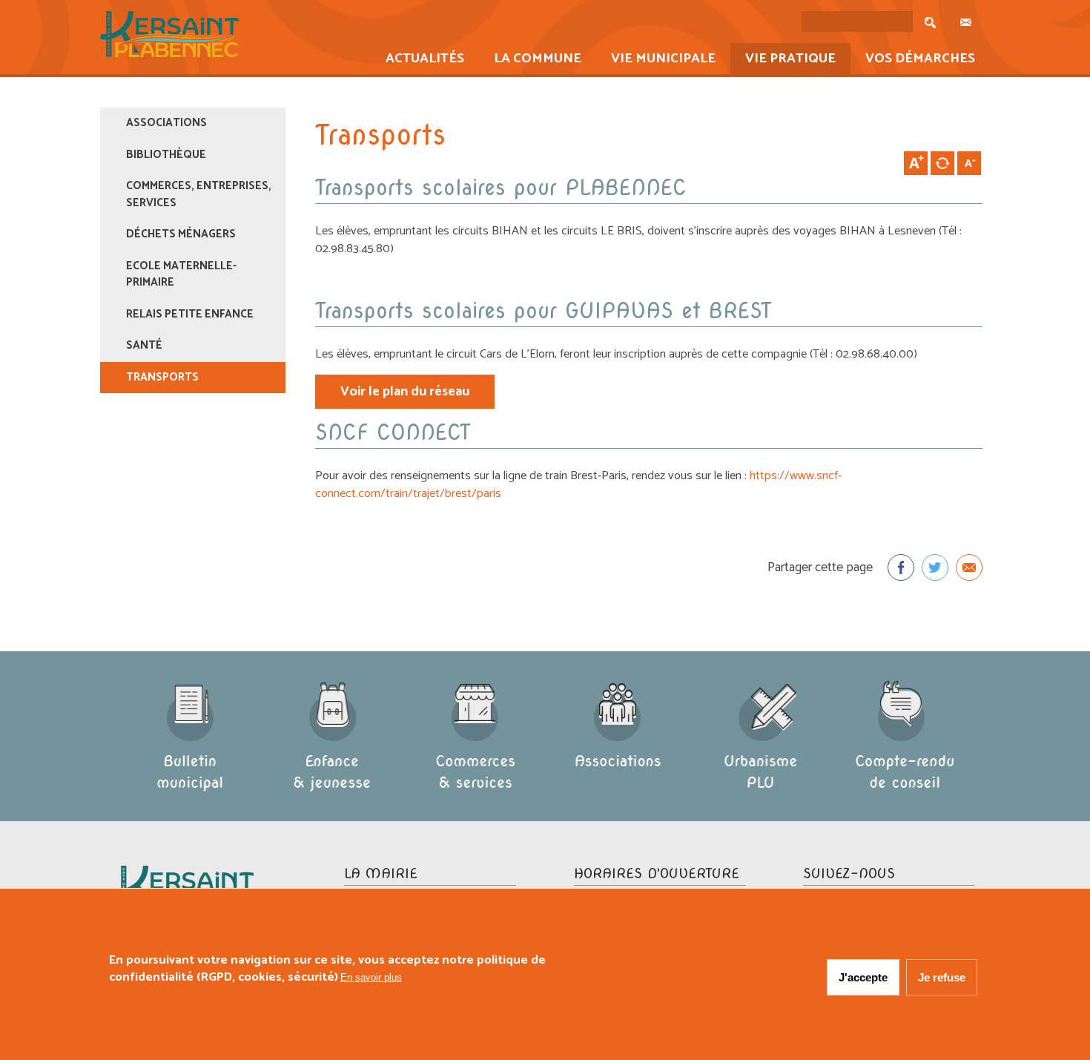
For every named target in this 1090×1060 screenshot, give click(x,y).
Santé (144, 345)
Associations (166, 122)
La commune (530, 60)
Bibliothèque (166, 154)
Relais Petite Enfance (190, 314)
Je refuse (941, 977)
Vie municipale (656, 60)
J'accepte (863, 977)
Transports (162, 377)
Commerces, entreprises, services (198, 194)
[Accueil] (169, 54)
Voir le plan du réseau (404, 392)
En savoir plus (371, 977)
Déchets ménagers (181, 234)
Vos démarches (912, 60)
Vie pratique (783, 60)
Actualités (417, 60)
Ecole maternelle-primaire (181, 274)
